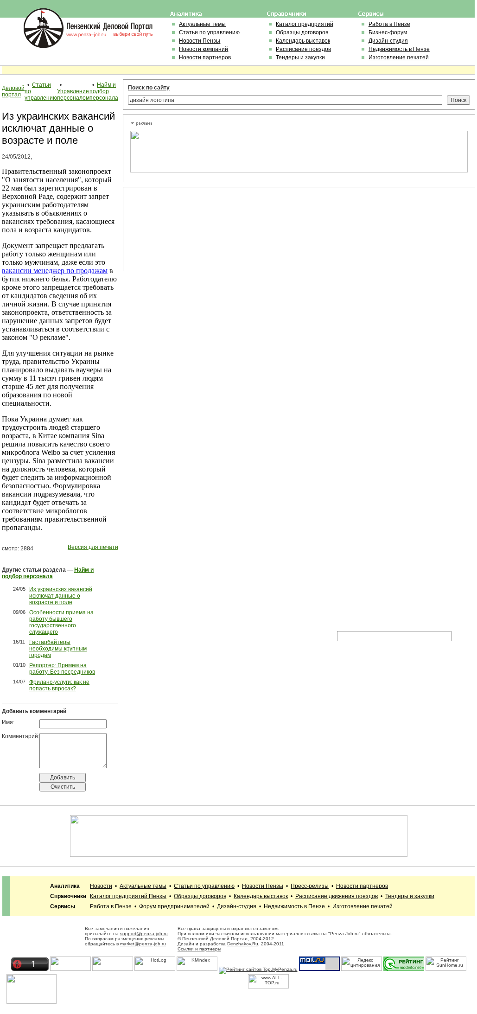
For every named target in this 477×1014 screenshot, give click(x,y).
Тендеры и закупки (300, 57)
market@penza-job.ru (143, 943)
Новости (101, 886)
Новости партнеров (205, 57)
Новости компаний (203, 49)
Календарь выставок (303, 41)
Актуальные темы (202, 24)
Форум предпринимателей (174, 906)
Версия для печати (93, 547)
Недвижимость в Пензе (399, 49)
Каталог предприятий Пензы (128, 896)
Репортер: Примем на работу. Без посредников (62, 668)
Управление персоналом (73, 94)
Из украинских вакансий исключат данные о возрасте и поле (60, 596)
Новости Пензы (199, 41)
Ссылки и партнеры (199, 948)
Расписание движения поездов (336, 896)
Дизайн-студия (388, 41)
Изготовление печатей (399, 57)
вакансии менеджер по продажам (55, 270)
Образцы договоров (302, 32)
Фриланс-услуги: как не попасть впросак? (59, 685)
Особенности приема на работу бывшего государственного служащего (61, 622)
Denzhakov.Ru (242, 943)
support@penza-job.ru (144, 933)
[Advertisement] (172, 229)
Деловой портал (13, 91)
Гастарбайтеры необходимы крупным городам (58, 648)
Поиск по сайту (149, 87)
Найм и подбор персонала (103, 91)
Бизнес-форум (388, 32)
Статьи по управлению (209, 32)
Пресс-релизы (310, 886)
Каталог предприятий (304, 24)
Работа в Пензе (389, 24)
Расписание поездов (303, 49)
